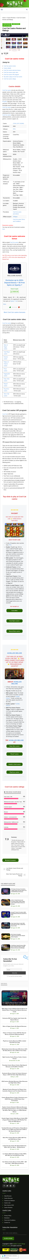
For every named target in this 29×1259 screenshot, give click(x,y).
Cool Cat (4, 414)
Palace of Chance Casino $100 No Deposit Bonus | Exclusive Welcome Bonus (14, 1033)
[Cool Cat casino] (14, 268)
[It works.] (10, 307)
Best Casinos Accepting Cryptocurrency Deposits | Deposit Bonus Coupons (18, 935)
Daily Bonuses (8, 1196)
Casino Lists (7, 1202)
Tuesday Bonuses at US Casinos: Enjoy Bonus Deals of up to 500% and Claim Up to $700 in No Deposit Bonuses (14, 1129)
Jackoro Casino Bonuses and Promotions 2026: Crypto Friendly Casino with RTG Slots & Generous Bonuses (18, 902)
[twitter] (7, 1186)
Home (4, 17)
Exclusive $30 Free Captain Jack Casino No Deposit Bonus (14, 1019)
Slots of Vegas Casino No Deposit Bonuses (14, 1026)
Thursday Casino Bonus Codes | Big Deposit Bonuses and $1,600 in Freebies (14, 1065)
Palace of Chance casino (6, 363)
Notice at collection (5, 1257)
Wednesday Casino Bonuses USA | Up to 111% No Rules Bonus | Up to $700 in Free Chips (14, 1049)
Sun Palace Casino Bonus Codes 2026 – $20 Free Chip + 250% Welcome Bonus (14, 1162)
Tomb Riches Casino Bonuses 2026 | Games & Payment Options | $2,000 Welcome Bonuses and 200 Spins (18, 947)
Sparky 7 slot (13, 301)
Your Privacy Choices (11, 1255)
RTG (14, 129)
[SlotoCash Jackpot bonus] (14, 530)
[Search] (26, 9)
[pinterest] (10, 1186)
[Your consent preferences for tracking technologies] (2, 1256)
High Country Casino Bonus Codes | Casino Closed (14, 1057)
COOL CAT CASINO (18, 123)
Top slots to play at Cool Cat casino (13, 76)
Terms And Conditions (9, 1220)
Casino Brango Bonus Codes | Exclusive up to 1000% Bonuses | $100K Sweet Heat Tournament (14, 1099)
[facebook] (4, 1186)
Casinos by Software (9, 1200)
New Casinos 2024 (9, 1205)
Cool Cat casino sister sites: (11, 72)
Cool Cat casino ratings (10, 79)
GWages (15, 216)
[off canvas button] (2, 9)
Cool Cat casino (7, 25)
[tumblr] (13, 1186)
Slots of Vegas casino (6, 346)
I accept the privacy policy (15, 976)
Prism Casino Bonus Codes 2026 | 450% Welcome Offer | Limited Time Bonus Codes (18, 924)
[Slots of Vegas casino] (14, 673)
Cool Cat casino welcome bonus (12, 70)
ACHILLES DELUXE (14, 653)
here (3, 229)
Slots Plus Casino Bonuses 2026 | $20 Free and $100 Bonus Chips (14, 1138)
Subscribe (8, 1238)
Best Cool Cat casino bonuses (14, 312)
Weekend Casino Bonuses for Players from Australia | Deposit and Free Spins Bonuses (14, 1090)
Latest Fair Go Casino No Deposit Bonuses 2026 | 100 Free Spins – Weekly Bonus (14, 1146)
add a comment (11, 860)
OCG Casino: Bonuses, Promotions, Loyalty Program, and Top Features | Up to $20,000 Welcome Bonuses (18, 890)
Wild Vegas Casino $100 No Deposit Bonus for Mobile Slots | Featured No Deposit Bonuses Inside (14, 1010)
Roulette (4, 101)
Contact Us (7, 1222)
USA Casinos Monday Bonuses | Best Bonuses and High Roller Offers (14, 1082)
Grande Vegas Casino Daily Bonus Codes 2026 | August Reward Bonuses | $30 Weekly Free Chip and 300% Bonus (14, 1120)
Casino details (7, 68)
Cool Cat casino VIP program (11, 74)
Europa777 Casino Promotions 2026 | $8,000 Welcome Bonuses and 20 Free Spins (19, 913)
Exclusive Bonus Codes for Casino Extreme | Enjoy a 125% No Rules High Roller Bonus (14, 1074)
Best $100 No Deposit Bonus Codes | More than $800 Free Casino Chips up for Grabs (14, 1003)
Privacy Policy (7, 1215)
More (4, 304)
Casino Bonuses (8, 1198)
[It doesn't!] (19, 307)
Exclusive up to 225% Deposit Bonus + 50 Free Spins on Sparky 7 (14, 282)
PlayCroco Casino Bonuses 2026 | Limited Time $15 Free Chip (14, 1041)
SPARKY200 (15, 291)
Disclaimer (7, 1217)
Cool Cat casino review (10, 66)
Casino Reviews (11, 17)
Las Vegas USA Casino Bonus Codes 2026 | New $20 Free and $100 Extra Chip (14, 1154)
